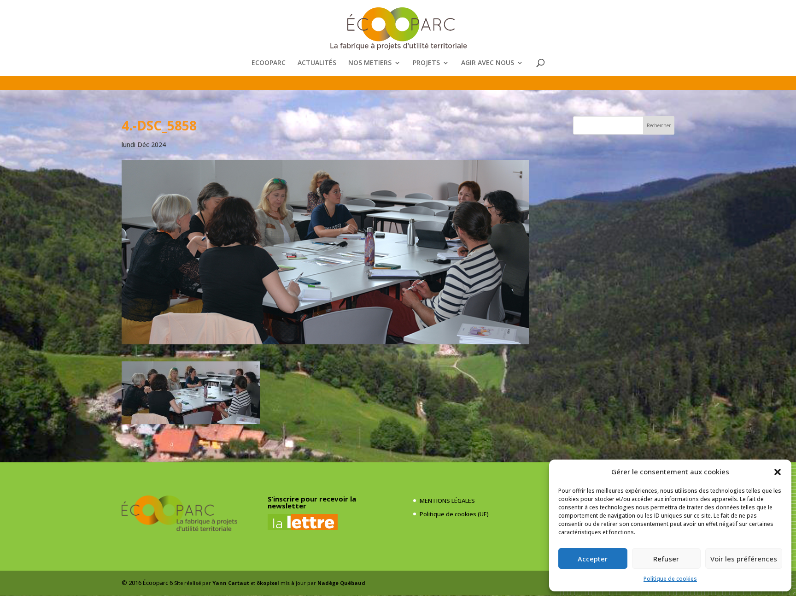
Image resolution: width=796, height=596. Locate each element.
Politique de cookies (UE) (454, 514)
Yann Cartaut (230, 582)
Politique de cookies (670, 579)
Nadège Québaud (341, 582)
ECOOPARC (269, 63)
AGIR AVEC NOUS (487, 63)
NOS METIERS (370, 63)
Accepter (593, 558)
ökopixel (268, 582)
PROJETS (426, 63)
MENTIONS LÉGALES (447, 500)
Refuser (666, 558)
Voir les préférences (743, 558)
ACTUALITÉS (317, 63)
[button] (777, 472)
